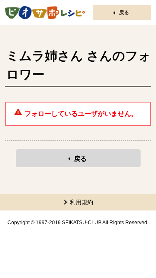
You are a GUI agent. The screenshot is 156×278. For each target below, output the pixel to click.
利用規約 (81, 202)
